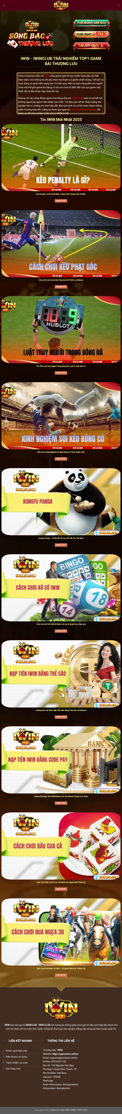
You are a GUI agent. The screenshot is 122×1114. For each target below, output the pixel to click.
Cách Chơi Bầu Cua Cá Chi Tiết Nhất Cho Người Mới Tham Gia (61, 882)
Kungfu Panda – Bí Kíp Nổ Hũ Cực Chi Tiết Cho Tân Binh (61, 538)
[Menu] (4, 5)
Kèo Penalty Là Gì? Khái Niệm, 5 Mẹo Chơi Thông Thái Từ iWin (61, 194)
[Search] (119, 5)
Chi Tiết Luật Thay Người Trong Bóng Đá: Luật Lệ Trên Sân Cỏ (61, 366)
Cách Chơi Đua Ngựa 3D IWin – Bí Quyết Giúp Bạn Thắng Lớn (61, 968)
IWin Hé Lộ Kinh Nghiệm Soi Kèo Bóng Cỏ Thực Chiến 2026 (61, 452)
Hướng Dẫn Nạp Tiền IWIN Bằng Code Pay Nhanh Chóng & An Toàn (61, 796)
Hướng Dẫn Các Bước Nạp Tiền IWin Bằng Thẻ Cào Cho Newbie (61, 710)
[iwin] (61, 5)
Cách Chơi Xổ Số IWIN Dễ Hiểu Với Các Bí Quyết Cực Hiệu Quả (61, 624)
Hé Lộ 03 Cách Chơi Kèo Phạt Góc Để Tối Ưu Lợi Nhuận (61, 280)
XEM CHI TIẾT (60, 201)
